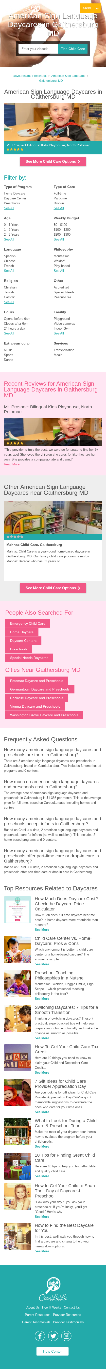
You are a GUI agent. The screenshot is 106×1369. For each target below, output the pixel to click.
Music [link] (8, 350)
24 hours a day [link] (14, 328)
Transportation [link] (64, 350)
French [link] (9, 266)
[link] (22, 8)
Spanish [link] (10, 256)
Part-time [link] (60, 198)
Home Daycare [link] (14, 193)
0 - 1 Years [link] (11, 225)
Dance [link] (8, 360)
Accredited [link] (61, 287)
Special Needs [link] (64, 292)
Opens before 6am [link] (17, 319)
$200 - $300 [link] (62, 234)
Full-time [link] (60, 193)
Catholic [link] (10, 297)
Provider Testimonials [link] (68, 1322)
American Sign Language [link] (68, 76)
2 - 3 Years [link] (11, 234)
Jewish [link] (9, 292)
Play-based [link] (62, 266)
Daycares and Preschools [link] (30, 76)
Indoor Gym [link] (62, 328)
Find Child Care (73, 49)
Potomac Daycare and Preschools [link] (36, 681)
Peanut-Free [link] (62, 297)
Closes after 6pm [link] (16, 323)
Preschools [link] (12, 203)
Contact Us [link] (72, 1307)
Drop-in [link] (59, 203)
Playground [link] (62, 319)
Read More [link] (11, 464)
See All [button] (9, 208)
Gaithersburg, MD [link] (51, 80)
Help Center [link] (52, 1351)
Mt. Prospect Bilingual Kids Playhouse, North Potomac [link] (48, 409)
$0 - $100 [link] (60, 225)
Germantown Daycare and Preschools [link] (40, 689)
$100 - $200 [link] (62, 229)
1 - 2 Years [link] (11, 229)
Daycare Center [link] (15, 198)
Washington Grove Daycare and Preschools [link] (44, 715)
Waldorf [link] (59, 261)
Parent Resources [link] (38, 1315)
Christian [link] (10, 287)
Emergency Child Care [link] (27, 623)
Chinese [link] (10, 261)
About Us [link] (33, 1307)
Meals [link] (58, 355)
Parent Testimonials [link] (36, 1322)
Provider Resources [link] (67, 1315)
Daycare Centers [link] (23, 641)
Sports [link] (8, 355)
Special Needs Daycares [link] (29, 658)
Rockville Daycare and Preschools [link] (36, 698)
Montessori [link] (62, 256)
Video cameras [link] (64, 323)
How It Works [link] (51, 1307)
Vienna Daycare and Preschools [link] (35, 706)
